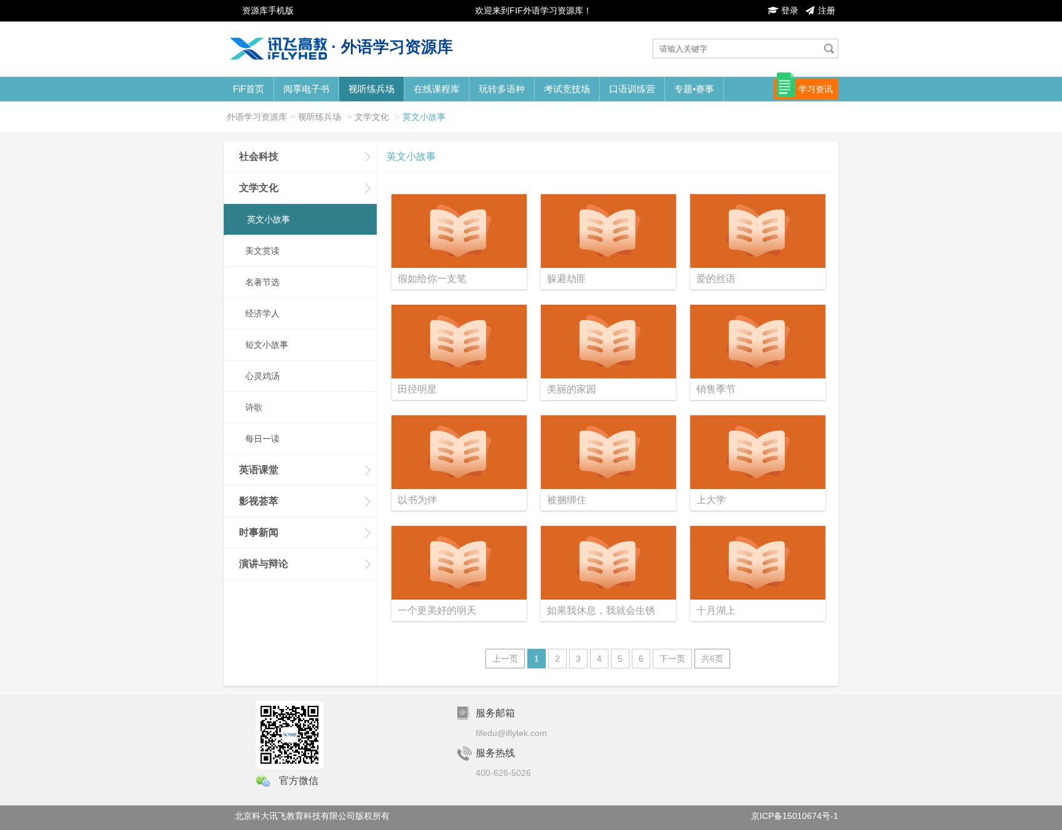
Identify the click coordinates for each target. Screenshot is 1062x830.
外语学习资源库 (257, 116)
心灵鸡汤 (262, 376)
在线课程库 (437, 88)
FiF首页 (248, 88)
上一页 (505, 658)
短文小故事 (266, 344)
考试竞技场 (567, 88)
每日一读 (262, 438)
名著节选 (262, 282)
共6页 (712, 658)
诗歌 (253, 407)
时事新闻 (258, 532)
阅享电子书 (306, 88)
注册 (825, 10)
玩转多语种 (502, 88)
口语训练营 (632, 88)
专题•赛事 (694, 88)
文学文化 (372, 116)
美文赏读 (262, 250)
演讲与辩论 (263, 563)
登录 (788, 10)
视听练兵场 (371, 88)
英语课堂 (258, 469)
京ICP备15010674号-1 (794, 816)
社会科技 (258, 156)
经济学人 (262, 313)
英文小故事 (424, 116)
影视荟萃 (258, 501)
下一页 (672, 658)
